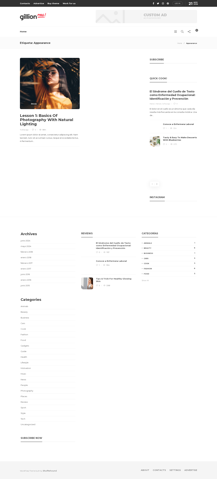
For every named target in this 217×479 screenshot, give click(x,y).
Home (23, 31)
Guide (23, 351)
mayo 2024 (26, 246)
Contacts (25, 3)
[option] (173, 117)
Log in (177, 3)
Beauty (34, 104)
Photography (27, 391)
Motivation (26, 368)
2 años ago (166, 104)
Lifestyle (24, 362)
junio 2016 (25, 274)
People (24, 385)
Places (24, 396)
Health (24, 357)
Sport (23, 407)
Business (25, 317)
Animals (24, 306)
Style (23, 413)
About (145, 470)
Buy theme (53, 3)
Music (23, 374)
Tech (23, 419)
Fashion (24, 334)
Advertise (39, 3)
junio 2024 (25, 240)
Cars (23, 323)
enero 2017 (26, 268)
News (23, 379)
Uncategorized (28, 424)
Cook (23, 329)
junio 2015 (25, 285)
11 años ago (24, 130)
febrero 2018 (27, 252)
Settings (175, 470)
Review (24, 402)
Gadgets (25, 346)
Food (23, 340)
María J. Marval (155, 104)
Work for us (69, 3)
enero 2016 (26, 280)
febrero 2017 (26, 263)
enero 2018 (26, 257)
